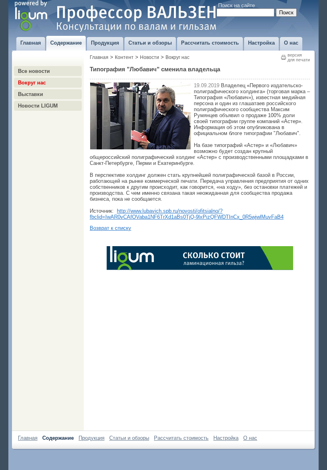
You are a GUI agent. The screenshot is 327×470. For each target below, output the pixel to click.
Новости (149, 57)
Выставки (30, 94)
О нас (250, 438)
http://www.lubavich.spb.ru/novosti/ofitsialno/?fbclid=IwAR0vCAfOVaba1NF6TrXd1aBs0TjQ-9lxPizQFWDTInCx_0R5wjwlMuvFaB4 (187, 214)
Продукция (91, 438)
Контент (124, 57)
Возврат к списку (110, 228)
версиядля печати (299, 57)
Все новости (34, 71)
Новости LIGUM (38, 106)
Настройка (225, 438)
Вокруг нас (32, 83)
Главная (99, 57)
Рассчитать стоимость (181, 438)
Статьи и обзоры (129, 438)
